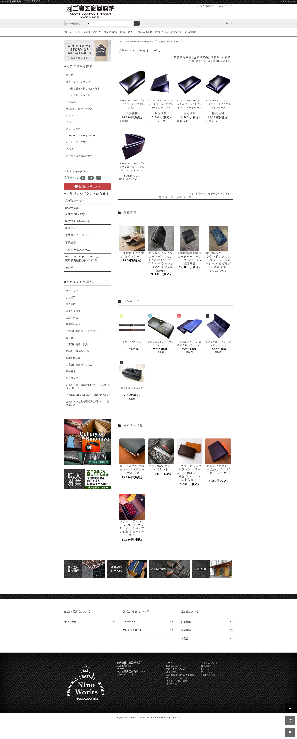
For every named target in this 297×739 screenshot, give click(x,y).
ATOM (174, 684)
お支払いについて (175, 665)
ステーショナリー (75, 128)
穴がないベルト (74, 200)
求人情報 (190, 31)
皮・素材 (71, 337)
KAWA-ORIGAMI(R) (139, 41)
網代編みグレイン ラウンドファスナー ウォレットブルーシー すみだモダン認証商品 (218, 260)
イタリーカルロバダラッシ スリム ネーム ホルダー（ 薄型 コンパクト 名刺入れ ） (189, 472)
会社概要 (71, 297)
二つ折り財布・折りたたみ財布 (83, 88)
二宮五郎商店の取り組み (79, 364)
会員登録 (206, 665)
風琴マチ (70, 227)
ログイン (206, 669)
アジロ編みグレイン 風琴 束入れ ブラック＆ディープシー (189, 345)
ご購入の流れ (144, 31)
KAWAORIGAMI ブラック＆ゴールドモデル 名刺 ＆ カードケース (189, 104)
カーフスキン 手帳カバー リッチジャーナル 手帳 (132, 469)
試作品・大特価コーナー (79, 155)
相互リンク (72, 378)
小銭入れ (71, 102)
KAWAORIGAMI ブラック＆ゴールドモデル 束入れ (132, 104)
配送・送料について (176, 669)
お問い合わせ (208, 675)
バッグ (69, 115)
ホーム (68, 31)
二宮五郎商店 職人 (77, 344)
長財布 (69, 75)
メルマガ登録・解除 (176, 681)
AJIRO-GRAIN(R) (75, 214)
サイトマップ (289, 1)
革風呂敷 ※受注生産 (132, 388)
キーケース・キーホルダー (80, 135)
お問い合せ (162, 31)
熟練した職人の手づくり (79, 351)
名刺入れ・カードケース (79, 108)
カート (229, 23)
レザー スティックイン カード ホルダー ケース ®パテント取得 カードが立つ (132, 528)
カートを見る (208, 672)
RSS (168, 684)
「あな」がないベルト (132, 342)
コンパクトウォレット (78, 95)
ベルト (69, 122)
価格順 (215, 57)
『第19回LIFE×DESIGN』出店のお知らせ (88, 394)
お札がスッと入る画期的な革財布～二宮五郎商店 (87, 403)
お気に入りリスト (89, 186)
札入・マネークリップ (78, 81)
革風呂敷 (70, 242)
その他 (69, 149)
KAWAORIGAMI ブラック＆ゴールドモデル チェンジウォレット (132, 167)
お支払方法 (110, 31)
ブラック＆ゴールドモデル (168, 41)
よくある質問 (73, 310)
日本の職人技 (73, 357)
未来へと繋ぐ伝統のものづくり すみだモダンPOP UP (88, 386)
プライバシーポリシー (178, 678)
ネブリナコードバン (77, 235)
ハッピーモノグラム (77, 142)
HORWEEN (72, 207)
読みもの (176, 31)
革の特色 (71, 371)
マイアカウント (209, 662)
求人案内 (71, 304)
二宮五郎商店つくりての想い (81, 331)
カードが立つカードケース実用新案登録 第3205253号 (81, 258)
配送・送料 (126, 31)
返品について (173, 672)
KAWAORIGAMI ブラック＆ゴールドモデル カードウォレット (160, 104)
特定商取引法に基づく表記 (180, 675)
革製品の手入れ (74, 324)
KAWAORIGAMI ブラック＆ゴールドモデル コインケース (218, 104)
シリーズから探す (86, 31)
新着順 (226, 57)
